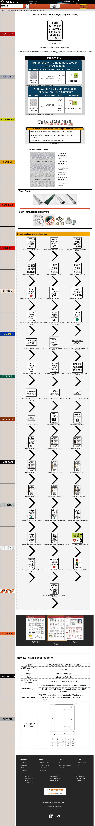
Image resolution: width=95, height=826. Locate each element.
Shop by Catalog (44, 762)
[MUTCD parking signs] (7, 76)
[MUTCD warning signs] (7, 162)
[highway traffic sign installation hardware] (7, 462)
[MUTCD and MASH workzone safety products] (7, 205)
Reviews (23, 767)
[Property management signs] (7, 419)
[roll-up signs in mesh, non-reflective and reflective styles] (7, 248)
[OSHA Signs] (7, 547)
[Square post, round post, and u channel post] (7, 505)
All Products (43, 770)
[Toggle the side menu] (27, 6)
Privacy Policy (82, 762)
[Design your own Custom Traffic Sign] (7, 719)
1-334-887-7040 (29, 782)
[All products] (55, 6)
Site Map (61, 767)
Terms (79, 765)
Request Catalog (44, 765)
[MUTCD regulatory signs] (7, 33)
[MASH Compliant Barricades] (7, 590)
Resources (23, 770)
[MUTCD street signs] (7, 376)
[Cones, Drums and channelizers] (7, 633)
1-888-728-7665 (29, 778)
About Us (23, 762)
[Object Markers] (7, 676)
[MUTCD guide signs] (7, 333)
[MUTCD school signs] (7, 119)
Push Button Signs (58, 47)
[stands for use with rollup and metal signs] (7, 291)
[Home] (9, 2)
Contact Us (24, 765)
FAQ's (60, 762)
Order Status (43, 767)
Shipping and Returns (65, 765)
